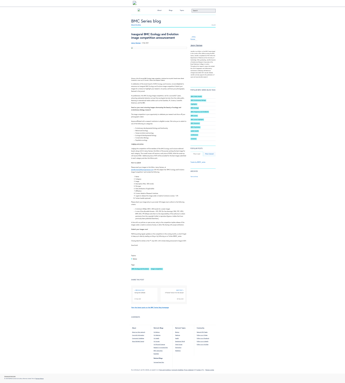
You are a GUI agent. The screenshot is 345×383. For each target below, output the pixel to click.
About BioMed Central (138, 341)
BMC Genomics (195, 123)
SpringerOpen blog (159, 362)
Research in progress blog (161, 347)
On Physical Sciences (159, 344)
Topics (182, 10)
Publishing (178, 350)
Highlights (194, 104)
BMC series (194, 115)
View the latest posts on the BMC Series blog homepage (150, 307)
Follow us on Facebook (203, 338)
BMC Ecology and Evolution (140, 269)
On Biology (157, 332)
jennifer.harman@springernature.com (142, 169)
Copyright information (138, 335)
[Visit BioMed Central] (134, 3)
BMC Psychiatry (195, 127)
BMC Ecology (194, 108)
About (159, 10)
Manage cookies (209, 370)
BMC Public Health (196, 96)
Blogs (170, 10)
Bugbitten (156, 353)
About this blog (136, 25)
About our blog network (138, 332)
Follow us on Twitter (202, 335)
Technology (178, 347)
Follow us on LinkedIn (202, 341)
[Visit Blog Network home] (139, 10)
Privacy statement (189, 370)
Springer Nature (40, 378)
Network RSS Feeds (202, 332)
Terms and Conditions (165, 370)
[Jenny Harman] (194, 40)
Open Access (178, 344)
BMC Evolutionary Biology (198, 100)
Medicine (177, 335)
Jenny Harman (196, 45)
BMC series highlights (197, 119)
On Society (157, 341)
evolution (193, 138)
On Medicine (157, 335)
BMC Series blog (146, 21)
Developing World (180, 341)
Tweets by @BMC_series (197, 162)
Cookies (198, 370)
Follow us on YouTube (202, 344)
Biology (135, 259)
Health (177, 338)
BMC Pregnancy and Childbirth (200, 111)
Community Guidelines (138, 338)
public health (194, 131)
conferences (194, 135)
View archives (194, 176)
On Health (156, 338)
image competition (156, 269)
